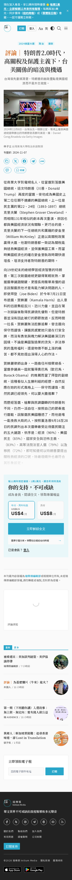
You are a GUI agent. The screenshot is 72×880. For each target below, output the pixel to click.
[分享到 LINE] (42, 161)
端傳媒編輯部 (33, 576)
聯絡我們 (23, 831)
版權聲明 (23, 836)
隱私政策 (45, 860)
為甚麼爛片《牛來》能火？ (26, 682)
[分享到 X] (15, 161)
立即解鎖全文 (36, 529)
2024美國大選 (27, 43)
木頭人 (7, 687)
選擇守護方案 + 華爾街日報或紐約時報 (30, 540)
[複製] (7, 161)
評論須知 (13, 624)
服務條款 (58, 860)
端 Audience (11, 717)
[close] (68, 11)
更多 (16, 647)
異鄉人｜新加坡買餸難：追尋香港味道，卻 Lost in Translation (26, 735)
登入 (26, 550)
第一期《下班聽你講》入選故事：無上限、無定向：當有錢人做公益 (26, 710)
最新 (8, 647)
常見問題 (8, 836)
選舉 (50, 43)
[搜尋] (59, 28)
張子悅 (7, 742)
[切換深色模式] (52, 28)
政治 (41, 43)
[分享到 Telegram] (33, 161)
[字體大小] (40, 28)
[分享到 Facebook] (24, 161)
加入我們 (37, 831)
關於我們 (8, 831)
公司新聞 (37, 836)
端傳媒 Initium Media (25, 860)
